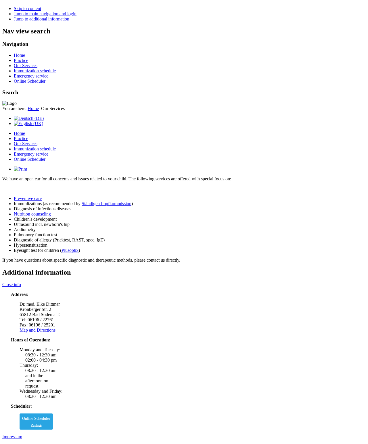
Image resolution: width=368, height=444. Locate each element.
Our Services (25, 65)
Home (19, 55)
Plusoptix (70, 250)
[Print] (20, 169)
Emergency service (31, 75)
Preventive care (28, 198)
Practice (21, 60)
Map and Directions (37, 330)
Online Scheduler (29, 81)
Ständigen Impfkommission (106, 203)
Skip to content (27, 8)
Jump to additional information (41, 18)
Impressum (12, 436)
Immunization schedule (35, 70)
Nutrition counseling (32, 213)
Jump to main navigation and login (45, 13)
